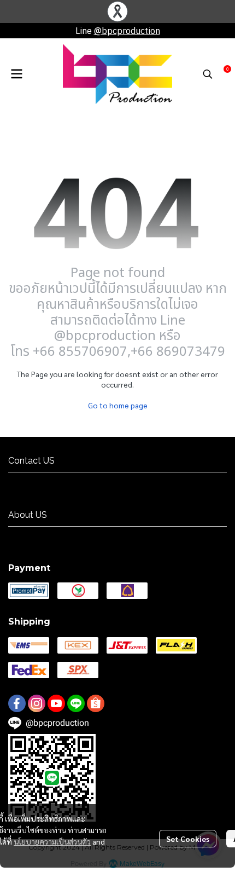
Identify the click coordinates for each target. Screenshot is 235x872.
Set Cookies (187, 839)
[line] (76, 703)
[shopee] (95, 703)
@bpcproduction (127, 30)
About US (26, 536)
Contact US (29, 482)
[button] (207, 74)
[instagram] (36, 703)
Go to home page (118, 405)
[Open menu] (16, 74)
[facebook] (17, 703)
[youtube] (56, 703)
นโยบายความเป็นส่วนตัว (52, 841)
